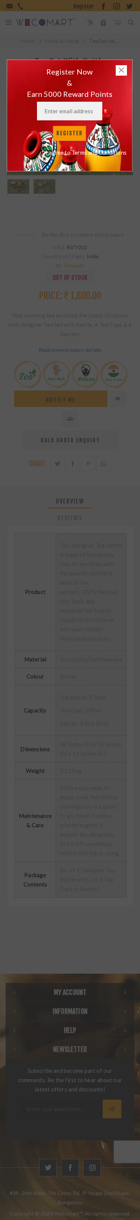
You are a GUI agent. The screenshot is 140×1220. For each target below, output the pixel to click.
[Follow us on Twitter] (48, 1167)
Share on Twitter (58, 464)
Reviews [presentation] (70, 518)
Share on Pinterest (88, 464)
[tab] (70, 501)
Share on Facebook (73, 464)
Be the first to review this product (83, 234)
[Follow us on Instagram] (92, 1167)
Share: (37, 464)
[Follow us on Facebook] (70, 1167)
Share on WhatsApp (104, 464)
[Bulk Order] (90, 22)
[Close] (121, 70)
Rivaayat (74, 265)
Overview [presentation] (70, 501)
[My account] (104, 22)
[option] (18, 195)
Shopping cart (117, 22)
